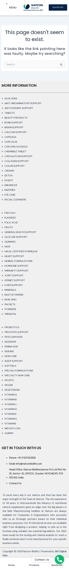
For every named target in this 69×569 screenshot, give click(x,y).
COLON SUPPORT (15, 165)
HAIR (7, 246)
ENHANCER (11, 185)
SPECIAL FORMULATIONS (19, 370)
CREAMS (9, 170)
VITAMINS (10, 423)
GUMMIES (10, 241)
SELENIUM (10, 341)
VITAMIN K (11, 418)
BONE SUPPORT (14, 122)
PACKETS (10, 304)
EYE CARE (10, 194)
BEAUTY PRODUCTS (16, 117)
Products (34, 565)
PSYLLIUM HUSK (14, 336)
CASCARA (10, 146)
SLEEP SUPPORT (14, 360)
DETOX (9, 175)
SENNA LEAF (11, 346)
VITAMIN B (11, 399)
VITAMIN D (11, 409)
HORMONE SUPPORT (16, 265)
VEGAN (9, 385)
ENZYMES (10, 189)
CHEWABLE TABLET (15, 151)
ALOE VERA (11, 98)
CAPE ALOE (11, 141)
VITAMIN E (11, 413)
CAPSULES (10, 136)
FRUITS (9, 227)
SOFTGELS (10, 365)
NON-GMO (11, 299)
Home (11, 565)
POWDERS (10, 309)
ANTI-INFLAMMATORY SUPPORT (23, 103)
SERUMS (9, 351)
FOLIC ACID (11, 222)
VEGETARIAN (12, 389)
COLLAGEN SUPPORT (17, 161)
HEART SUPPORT (14, 256)
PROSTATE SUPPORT (17, 332)
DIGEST (9, 180)
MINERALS (10, 289)
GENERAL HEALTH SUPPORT (20, 232)
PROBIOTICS (12, 327)
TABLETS (10, 112)
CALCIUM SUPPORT (16, 132)
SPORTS (9, 380)
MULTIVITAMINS (14, 294)
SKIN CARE (11, 356)
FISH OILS (10, 212)
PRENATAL (10, 313)
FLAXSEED (10, 217)
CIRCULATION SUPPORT (18, 156)
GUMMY (9, 433)
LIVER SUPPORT (14, 285)
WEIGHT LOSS (12, 428)
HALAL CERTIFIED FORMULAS (21, 251)
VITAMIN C (11, 404)
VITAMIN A (11, 394)
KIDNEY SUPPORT (15, 280)
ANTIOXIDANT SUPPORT (19, 108)
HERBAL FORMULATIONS (18, 261)
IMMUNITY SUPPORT (16, 270)
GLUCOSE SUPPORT (16, 236)
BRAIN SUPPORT (14, 127)
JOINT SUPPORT (14, 275)
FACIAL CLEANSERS (15, 199)
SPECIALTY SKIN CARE (17, 375)
